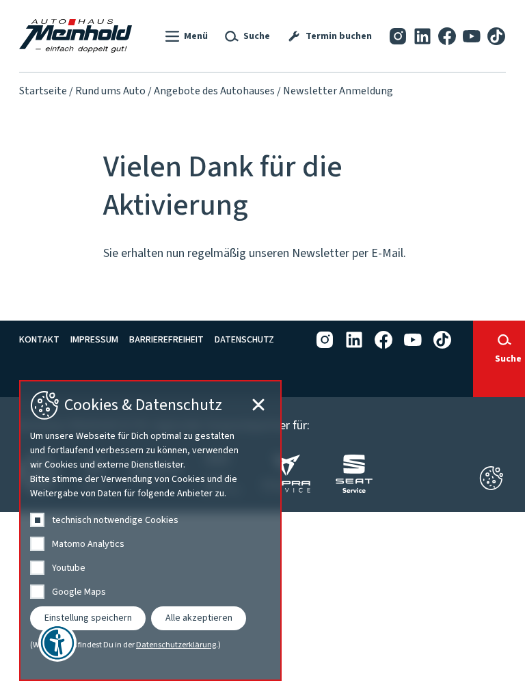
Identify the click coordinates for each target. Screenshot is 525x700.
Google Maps (79, 592)
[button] (185, 36)
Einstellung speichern (88, 618)
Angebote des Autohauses (214, 90)
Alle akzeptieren (198, 618)
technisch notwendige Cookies (115, 520)
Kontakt (39, 340)
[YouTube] (471, 35)
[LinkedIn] (422, 35)
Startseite (43, 90)
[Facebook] (447, 35)
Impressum (94, 340)
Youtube (68, 568)
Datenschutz (244, 340)
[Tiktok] (496, 35)
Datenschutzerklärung (176, 645)
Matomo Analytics (88, 544)
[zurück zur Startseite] (75, 36)
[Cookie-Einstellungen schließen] (491, 478)
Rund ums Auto (110, 90)
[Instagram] (397, 35)
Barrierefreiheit (166, 340)
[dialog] (150, 530)
